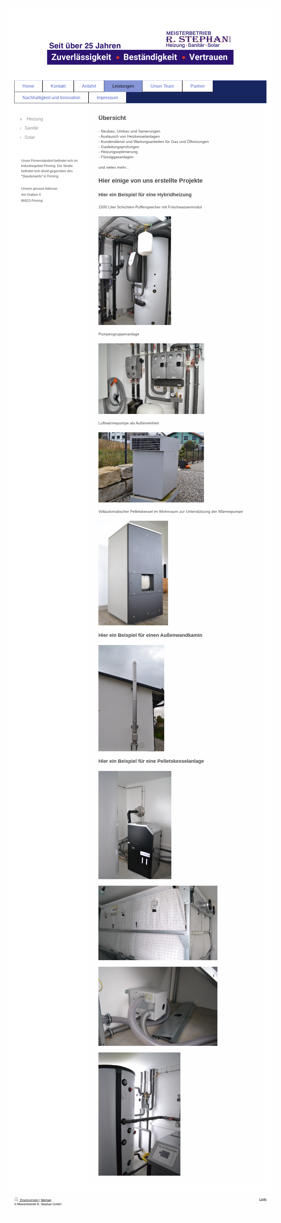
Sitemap (46, 1200)
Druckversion (29, 1200)
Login (262, 1199)
